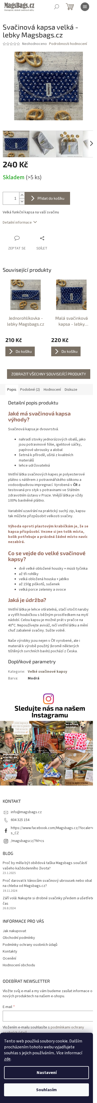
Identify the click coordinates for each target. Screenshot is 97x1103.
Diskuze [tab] (71, 389)
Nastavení (47, 1073)
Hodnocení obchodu (19, 965)
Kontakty (10, 951)
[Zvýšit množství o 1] (22, 195)
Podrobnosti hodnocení (68, 44)
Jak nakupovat (14, 931)
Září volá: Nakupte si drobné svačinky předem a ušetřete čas (48, 901)
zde (7, 1059)
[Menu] (84, 6)
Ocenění (9, 958)
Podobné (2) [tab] (30, 389)
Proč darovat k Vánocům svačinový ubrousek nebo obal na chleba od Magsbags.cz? (47, 883)
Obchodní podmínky (19, 937)
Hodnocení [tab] (52, 389)
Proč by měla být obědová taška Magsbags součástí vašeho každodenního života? (45, 866)
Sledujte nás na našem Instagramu (50, 711)
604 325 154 (20, 820)
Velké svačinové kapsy (47, 671)
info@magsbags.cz (26, 812)
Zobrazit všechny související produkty (48, 374)
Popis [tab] (11, 389)
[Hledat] (56, 6)
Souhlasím (46, 1090)
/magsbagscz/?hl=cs (27, 841)
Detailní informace (17, 222)
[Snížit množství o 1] (22, 201)
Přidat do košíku (50, 198)
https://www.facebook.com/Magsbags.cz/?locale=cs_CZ (52, 830)
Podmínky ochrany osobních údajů (30, 944)
